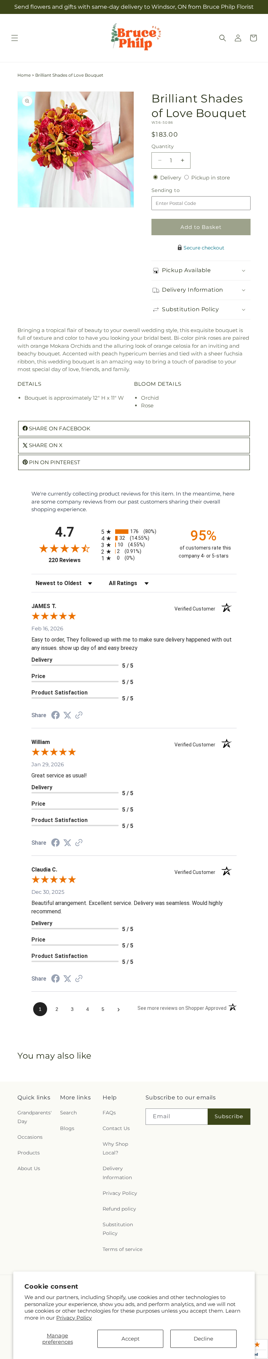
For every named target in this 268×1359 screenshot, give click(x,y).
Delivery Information (117, 1172)
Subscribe (229, 1116)
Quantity (162, 146)
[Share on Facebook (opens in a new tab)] (55, 716)
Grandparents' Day (34, 1117)
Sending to (176, 190)
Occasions (30, 1137)
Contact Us (116, 1128)
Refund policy (119, 1209)
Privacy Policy (74, 1317)
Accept (130, 1338)
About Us (28, 1168)
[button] (14, 38)
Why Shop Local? (115, 1148)
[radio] (134, 531)
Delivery (171, 177)
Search (68, 1113)
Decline (203, 1338)
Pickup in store (210, 177)
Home (24, 75)
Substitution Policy (118, 1228)
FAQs (109, 1113)
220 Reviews (73, 560)
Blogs (67, 1128)
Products (28, 1153)
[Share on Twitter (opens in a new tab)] (67, 715)
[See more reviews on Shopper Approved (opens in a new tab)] (79, 715)
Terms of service (122, 1249)
